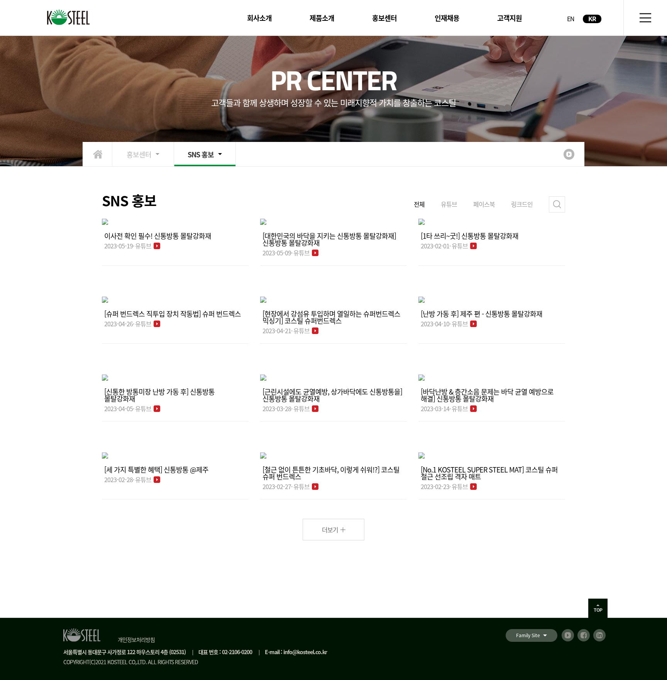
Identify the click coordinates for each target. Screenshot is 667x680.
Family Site (528, 635)
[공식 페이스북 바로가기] (583, 635)
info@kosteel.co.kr (305, 652)
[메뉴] (645, 18)
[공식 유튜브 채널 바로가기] (568, 635)
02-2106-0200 (237, 652)
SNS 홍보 (201, 154)
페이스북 (484, 204)
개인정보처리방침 (136, 639)
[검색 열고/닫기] (557, 204)
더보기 (330, 529)
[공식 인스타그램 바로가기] (599, 635)
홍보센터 (139, 154)
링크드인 (522, 204)
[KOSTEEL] (69, 17)
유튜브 (449, 204)
